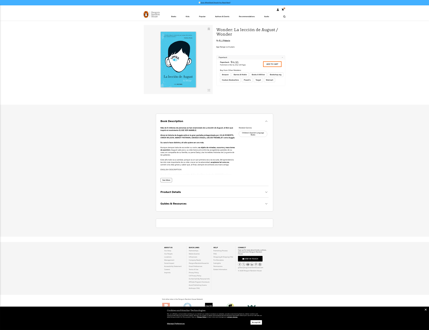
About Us (168, 248)
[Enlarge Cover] (209, 90)
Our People (168, 254)
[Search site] (284, 16)
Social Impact (169, 263)
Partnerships (193, 251)
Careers (167, 269)
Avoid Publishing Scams (198, 285)
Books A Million (258, 74)
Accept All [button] (256, 322)
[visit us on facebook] (239, 264)
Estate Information (220, 269)
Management (169, 260)
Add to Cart (272, 64)
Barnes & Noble (240, 74)
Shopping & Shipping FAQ (223, 257)
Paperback (251, 57)
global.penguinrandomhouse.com (250, 268)
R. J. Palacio (224, 40)
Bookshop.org (275, 74)
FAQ (215, 254)
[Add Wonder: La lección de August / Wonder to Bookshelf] (209, 29)
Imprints (167, 273)
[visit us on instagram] (260, 264)
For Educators (218, 260)
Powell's (247, 80)
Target (258, 80)
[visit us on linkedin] (252, 264)
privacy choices (232, 317)
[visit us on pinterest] (256, 264)
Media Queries (194, 254)
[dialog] (214, 318)
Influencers (193, 257)
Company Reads (195, 260)
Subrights (217, 263)
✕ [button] (425, 310)
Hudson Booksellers (230, 80)
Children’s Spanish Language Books (253, 134)
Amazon (225, 74)
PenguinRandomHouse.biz (199, 263)
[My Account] (278, 9)
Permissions (217, 266)
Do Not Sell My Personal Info (199, 279)
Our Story (167, 251)
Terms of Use (193, 269)
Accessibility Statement (173, 266)
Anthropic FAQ (194, 288)
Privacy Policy (194, 273)
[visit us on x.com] (243, 264)
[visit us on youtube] (248, 264)
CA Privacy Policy (195, 276)
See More (166, 180)
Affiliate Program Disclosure (199, 282)
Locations (167, 257)
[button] (173, 16)
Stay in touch (251, 259)
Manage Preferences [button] (176, 324)
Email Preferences (195, 266)
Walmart (269, 80)
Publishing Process (220, 251)
